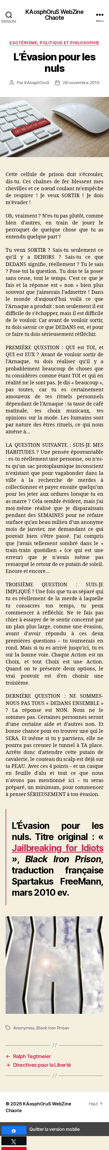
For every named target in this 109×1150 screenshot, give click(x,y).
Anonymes (23, 1028)
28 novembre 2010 (81, 82)
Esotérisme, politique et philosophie (54, 42)
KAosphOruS (36, 82)
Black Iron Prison (52, 1028)
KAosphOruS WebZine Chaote (54, 15)
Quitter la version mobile (54, 1129)
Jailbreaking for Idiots (57, 848)
